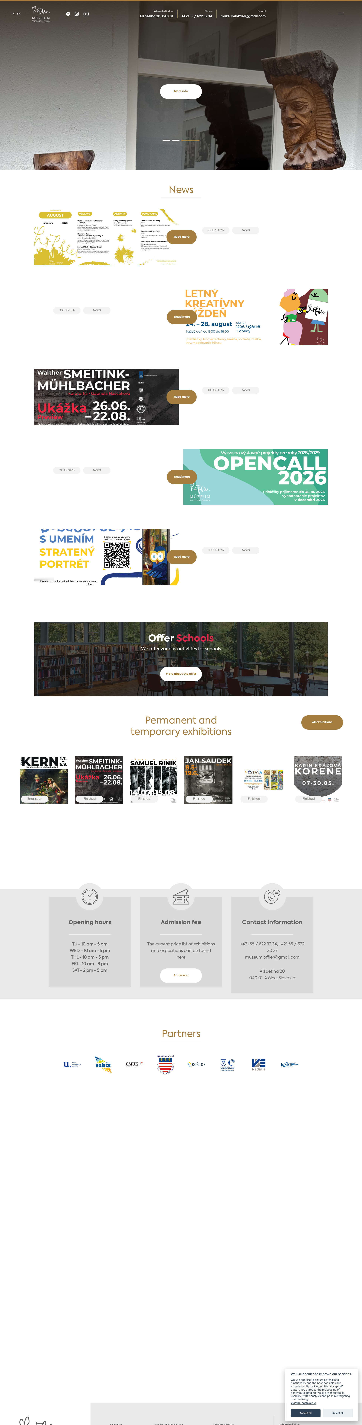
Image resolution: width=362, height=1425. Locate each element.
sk (12, 14)
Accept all (305, 1412)
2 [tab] (175, 140)
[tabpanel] (181, 85)
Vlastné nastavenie (303, 1402)
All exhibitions (322, 722)
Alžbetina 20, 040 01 (156, 16)
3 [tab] (190, 140)
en (18, 14)
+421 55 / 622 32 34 (197, 16)
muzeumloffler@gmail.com (243, 16)
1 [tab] (166, 140)
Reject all (337, 1412)
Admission (181, 975)
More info (181, 91)
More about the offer (181, 674)
